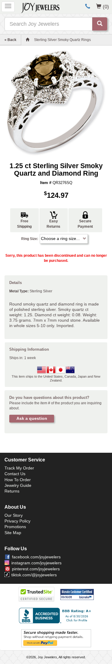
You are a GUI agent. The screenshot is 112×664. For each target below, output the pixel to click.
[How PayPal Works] (56, 638)
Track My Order (19, 468)
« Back (10, 40)
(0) (106, 7)
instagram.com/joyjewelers (36, 562)
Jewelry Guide (17, 485)
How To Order (17, 479)
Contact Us (14, 473)
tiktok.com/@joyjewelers (34, 574)
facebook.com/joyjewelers (36, 556)
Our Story (13, 515)
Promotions (15, 526)
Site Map (12, 532)
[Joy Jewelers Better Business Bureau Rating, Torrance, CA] (56, 615)
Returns (11, 491)
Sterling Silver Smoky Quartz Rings (62, 40)
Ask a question (31, 418)
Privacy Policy (17, 521)
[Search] (100, 24)
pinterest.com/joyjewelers (36, 568)
